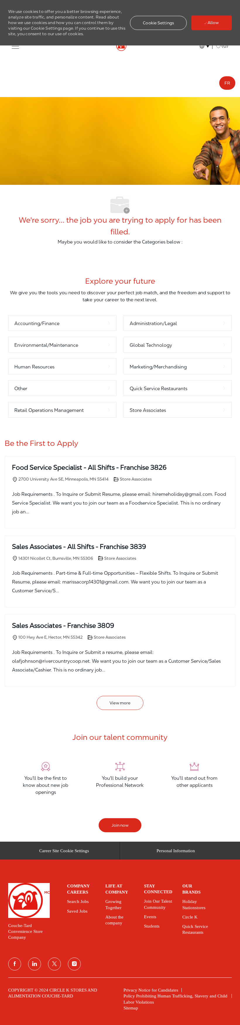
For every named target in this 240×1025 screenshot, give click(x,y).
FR (227, 83)
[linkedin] (34, 964)
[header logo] (119, 46)
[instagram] (74, 964)
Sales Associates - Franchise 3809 (63, 625)
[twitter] (54, 964)
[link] (33, 900)
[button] (158, 23)
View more (120, 703)
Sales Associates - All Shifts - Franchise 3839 (79, 546)
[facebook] (14, 964)
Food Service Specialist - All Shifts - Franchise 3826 (89, 467)
